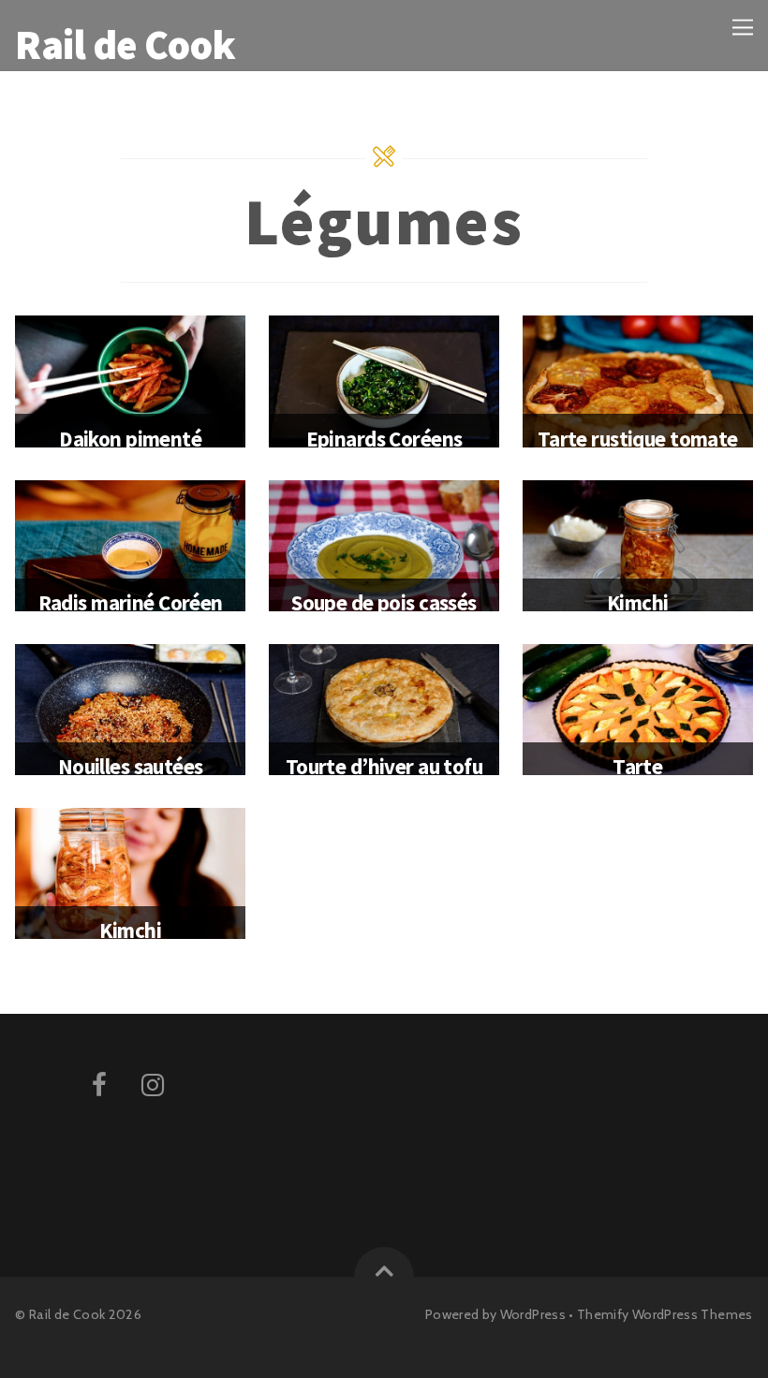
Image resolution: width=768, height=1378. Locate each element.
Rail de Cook (67, 1314)
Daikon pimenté (130, 438)
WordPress (533, 1314)
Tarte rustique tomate (638, 438)
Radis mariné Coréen (130, 602)
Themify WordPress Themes (665, 1314)
